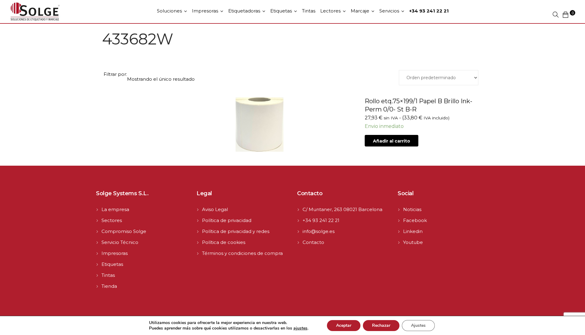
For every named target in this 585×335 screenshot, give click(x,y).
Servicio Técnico (119, 242)
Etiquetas (281, 11)
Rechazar (381, 325)
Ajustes (418, 325)
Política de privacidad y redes (235, 231)
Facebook (415, 220)
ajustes (300, 328)
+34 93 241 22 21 (321, 220)
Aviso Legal (215, 209)
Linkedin (413, 231)
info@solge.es (319, 231)
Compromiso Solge (123, 231)
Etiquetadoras (244, 11)
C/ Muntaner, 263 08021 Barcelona (342, 209)
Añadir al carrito (391, 141)
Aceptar (343, 325)
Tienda (109, 286)
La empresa (115, 209)
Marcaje (360, 11)
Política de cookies (223, 242)
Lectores (330, 11)
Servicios (389, 11)
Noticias (412, 209)
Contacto (313, 242)
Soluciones (169, 11)
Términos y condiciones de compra (242, 253)
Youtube (413, 242)
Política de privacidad (226, 220)
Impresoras (205, 11)
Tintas (308, 11)
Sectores (111, 220)
